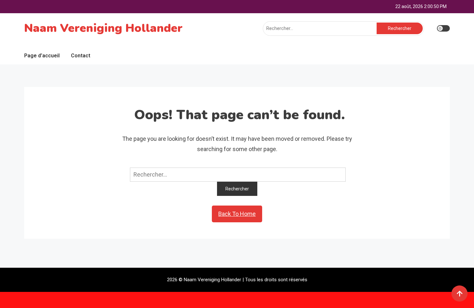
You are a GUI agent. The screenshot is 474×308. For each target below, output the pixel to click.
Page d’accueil (42, 56)
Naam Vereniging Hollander (103, 28)
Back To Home (237, 213)
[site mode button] (443, 28)
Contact (80, 56)
